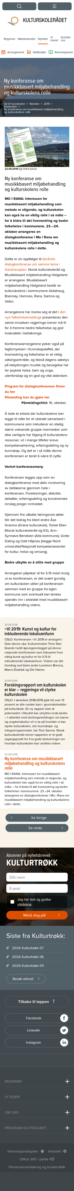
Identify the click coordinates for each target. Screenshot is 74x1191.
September (10, 106)
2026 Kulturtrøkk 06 (28, 956)
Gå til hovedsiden (14, 103)
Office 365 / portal (34, 1159)
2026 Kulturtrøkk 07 (27, 947)
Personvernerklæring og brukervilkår (37, 1166)
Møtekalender (27, 39)
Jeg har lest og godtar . (34, 902)
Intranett (54, 1151)
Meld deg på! (34, 915)
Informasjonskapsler (22, 1151)
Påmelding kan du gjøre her (27, 397)
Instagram (33, 1042)
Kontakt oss (65, 38)
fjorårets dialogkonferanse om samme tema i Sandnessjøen (32, 264)
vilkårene (24, 904)
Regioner (9, 39)
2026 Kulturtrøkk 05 (28, 965)
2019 (47, 103)
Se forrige (38, 817)
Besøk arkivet (23, 978)
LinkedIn (33, 1030)
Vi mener (54, 38)
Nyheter (43, 39)
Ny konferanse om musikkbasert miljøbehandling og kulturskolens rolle (33, 110)
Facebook (33, 1018)
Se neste (35, 827)
